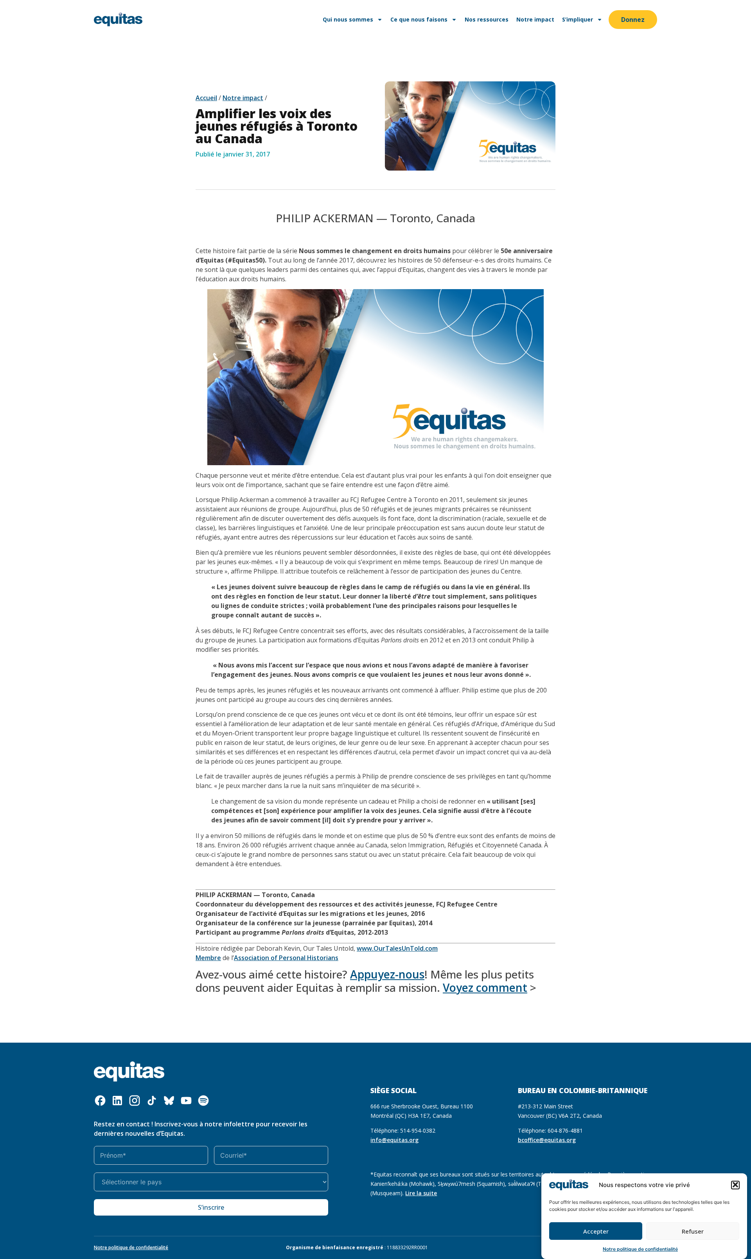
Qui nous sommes (348, 19)
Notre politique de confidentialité (640, 1249)
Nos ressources (486, 19)
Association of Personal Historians (286, 957)
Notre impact (535, 19)
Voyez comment (485, 987)
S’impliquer (577, 19)
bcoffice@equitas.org (547, 1140)
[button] (735, 1185)
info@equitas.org (394, 1140)
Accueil (206, 98)
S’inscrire (211, 1207)
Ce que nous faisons (418, 19)
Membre (208, 957)
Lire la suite (421, 1193)
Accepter (596, 1231)
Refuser (693, 1231)
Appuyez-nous (387, 974)
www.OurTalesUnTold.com (397, 948)
